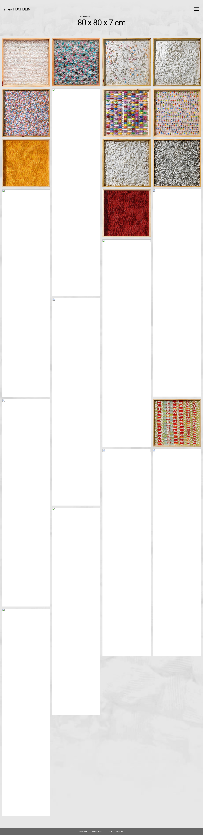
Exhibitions (97, 831)
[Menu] (195, 9)
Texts (109, 831)
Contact (120, 831)
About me (83, 831)
